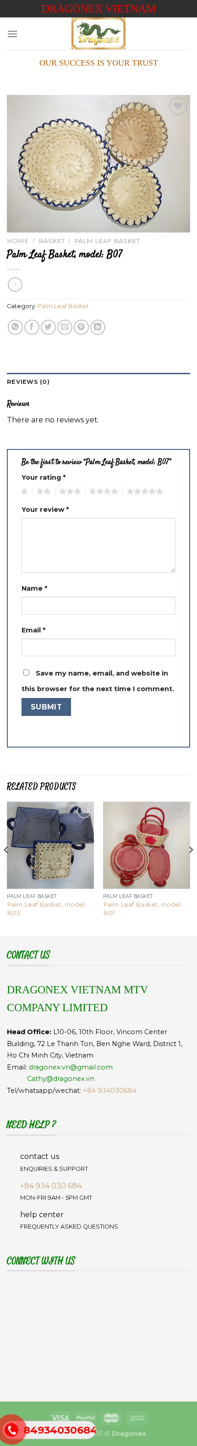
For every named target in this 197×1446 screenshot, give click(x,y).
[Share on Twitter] (48, 327)
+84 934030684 (110, 1090)
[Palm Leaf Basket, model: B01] (146, 845)
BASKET (51, 240)
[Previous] (6, 868)
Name (34, 588)
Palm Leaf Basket (107, 240)
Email (33, 630)
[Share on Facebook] (31, 327)
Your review (45, 509)
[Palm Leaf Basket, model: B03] (50, 845)
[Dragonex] (98, 33)
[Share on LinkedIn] (97, 327)
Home (18, 240)
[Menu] (12, 33)
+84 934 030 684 (51, 1185)
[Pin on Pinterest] (81, 327)
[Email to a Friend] (64, 327)
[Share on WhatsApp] (15, 327)
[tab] (98, 382)
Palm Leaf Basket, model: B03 (46, 908)
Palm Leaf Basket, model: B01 (142, 908)
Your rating (44, 477)
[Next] (190, 868)
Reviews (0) (28, 381)
